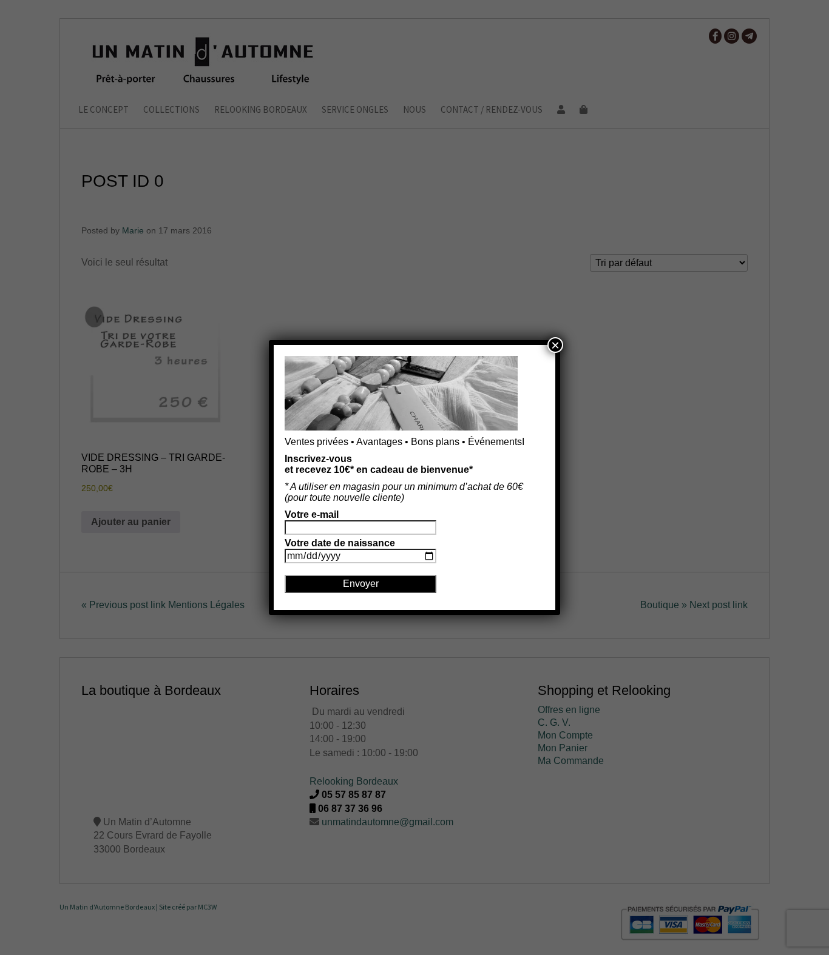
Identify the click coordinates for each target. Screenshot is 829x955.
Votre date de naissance (340, 543)
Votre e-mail (312, 514)
